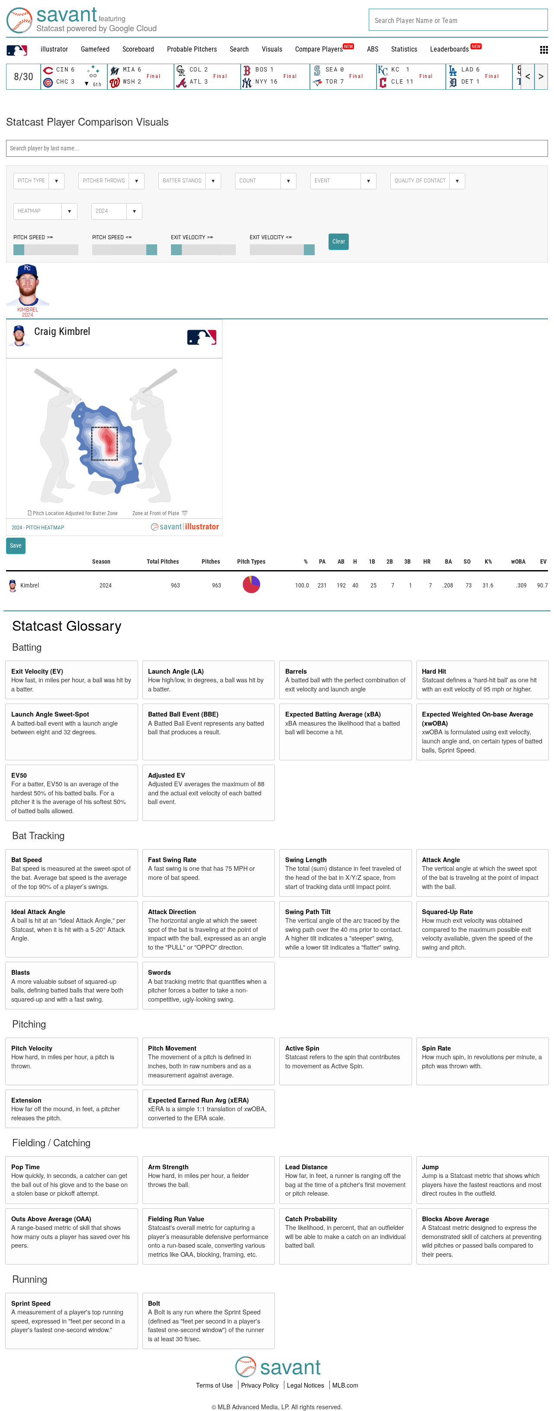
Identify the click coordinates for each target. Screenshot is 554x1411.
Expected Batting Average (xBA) (333, 714)
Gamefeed (95, 49)
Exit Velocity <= (271, 237)
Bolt (154, 1303)
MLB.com (345, 1385)
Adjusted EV (166, 775)
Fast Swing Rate (172, 859)
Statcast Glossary (67, 625)
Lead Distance (306, 1166)
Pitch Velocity (31, 1048)
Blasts (20, 972)
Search (239, 49)
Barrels (296, 671)
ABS (372, 49)
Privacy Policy (260, 1385)
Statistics (404, 49)
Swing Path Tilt (308, 911)
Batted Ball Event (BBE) (183, 714)
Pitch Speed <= (112, 237)
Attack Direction (172, 911)
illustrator (54, 49)
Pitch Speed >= (33, 237)
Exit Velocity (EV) (37, 671)
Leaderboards (455, 49)
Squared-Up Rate (447, 911)
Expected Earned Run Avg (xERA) (198, 1100)
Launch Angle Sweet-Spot (50, 714)
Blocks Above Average (455, 1218)
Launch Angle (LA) (176, 671)
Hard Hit (434, 671)
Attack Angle (441, 859)
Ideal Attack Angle (38, 911)
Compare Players (319, 49)
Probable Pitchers (192, 49)
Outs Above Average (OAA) (51, 1218)
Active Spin (302, 1048)
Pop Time (25, 1166)
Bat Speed (26, 859)
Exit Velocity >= (192, 237)
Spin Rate (436, 1048)
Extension (26, 1100)
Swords (159, 972)
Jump (430, 1166)
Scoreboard (138, 49)
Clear (338, 241)
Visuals (272, 49)
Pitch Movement (172, 1048)
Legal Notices (306, 1385)
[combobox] (458, 20)
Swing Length (306, 859)
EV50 (19, 775)
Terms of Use (215, 1385)
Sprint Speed (31, 1303)
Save (16, 545)
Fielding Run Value (176, 1218)
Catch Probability (311, 1218)
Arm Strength (168, 1166)
